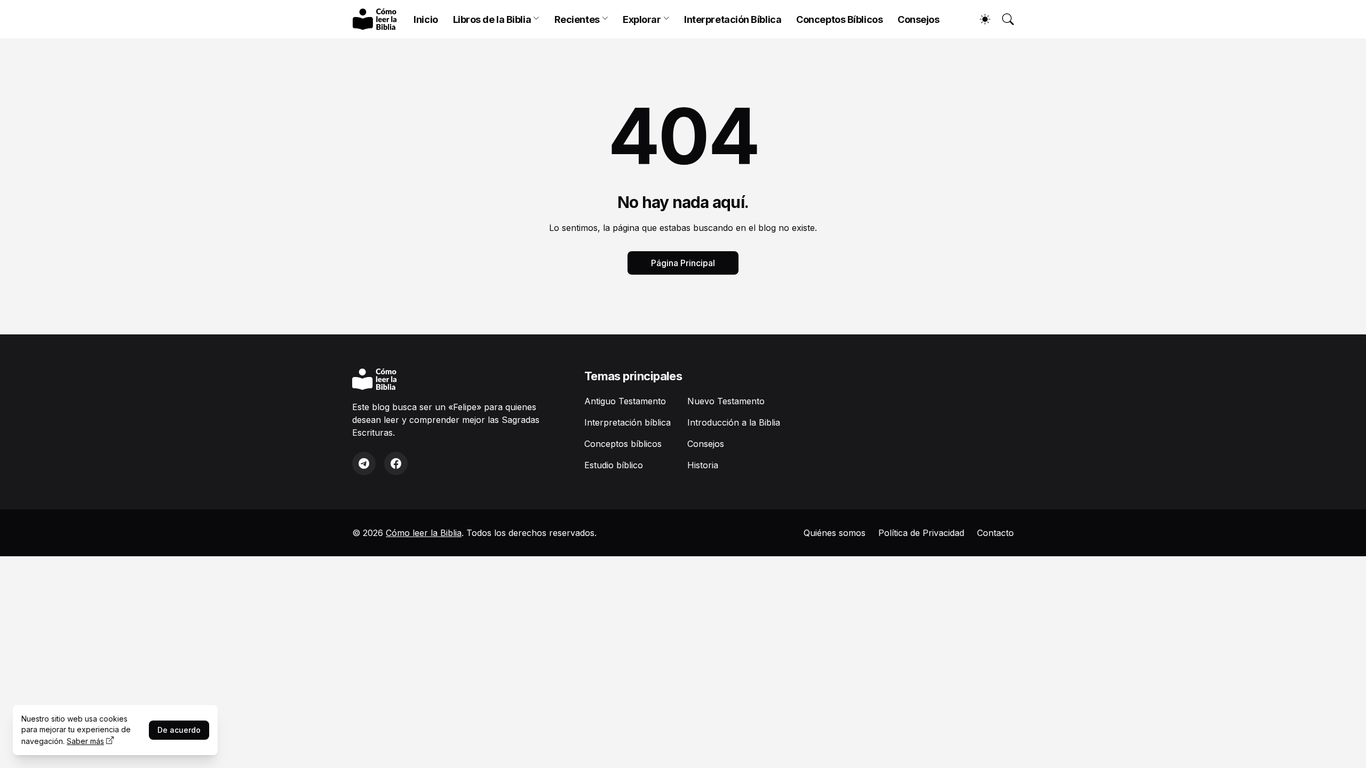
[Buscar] (1003, 19)
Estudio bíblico (613, 465)
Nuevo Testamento (726, 401)
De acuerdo (179, 729)
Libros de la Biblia (492, 19)
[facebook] (396, 463)
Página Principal (683, 263)
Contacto (995, 532)
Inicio (426, 19)
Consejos (918, 19)
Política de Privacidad (921, 532)
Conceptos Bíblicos (839, 19)
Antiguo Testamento (625, 401)
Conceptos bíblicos (623, 443)
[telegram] (364, 463)
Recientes (577, 19)
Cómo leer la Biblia (424, 532)
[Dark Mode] (979, 19)
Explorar (642, 19)
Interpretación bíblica (627, 422)
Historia (702, 465)
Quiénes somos (834, 532)
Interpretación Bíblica (732, 19)
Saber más (85, 741)
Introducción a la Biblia (733, 422)
